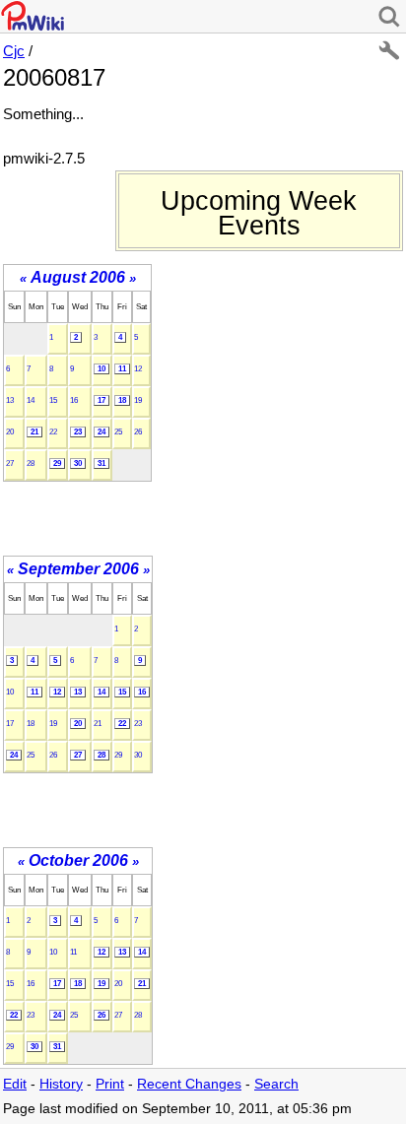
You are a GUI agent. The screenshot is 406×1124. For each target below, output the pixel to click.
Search (276, 1084)
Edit (15, 1084)
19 (138, 400)
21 (34, 432)
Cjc (14, 50)
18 (122, 400)
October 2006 (78, 860)
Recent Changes (189, 1084)
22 (53, 432)
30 (78, 463)
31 (101, 463)
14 (30, 400)
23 (78, 432)
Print (110, 1084)
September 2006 (78, 569)
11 (122, 368)
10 (101, 368)
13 (10, 400)
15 (53, 400)
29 (57, 463)
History (61, 1084)
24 (101, 432)
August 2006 (78, 277)
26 (138, 432)
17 (101, 400)
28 (30, 463)
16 (74, 400)
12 (138, 368)
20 (10, 432)
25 (118, 432)
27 (10, 463)
